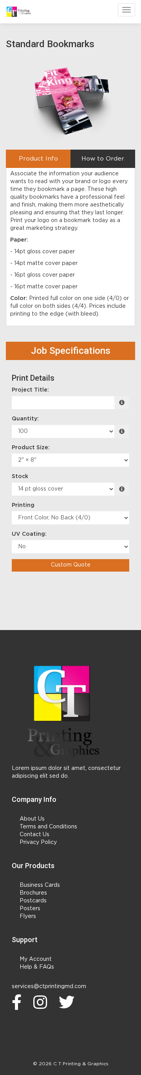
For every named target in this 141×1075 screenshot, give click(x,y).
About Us (32, 819)
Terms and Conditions (48, 827)
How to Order (102, 159)
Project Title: (30, 390)
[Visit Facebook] (18, 1002)
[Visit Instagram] (42, 1002)
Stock (20, 476)
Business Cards (40, 885)
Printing (23, 505)
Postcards (33, 901)
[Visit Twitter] (68, 1002)
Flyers (28, 916)
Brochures (33, 893)
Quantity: (25, 419)
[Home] (62, 711)
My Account (36, 959)
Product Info (38, 159)
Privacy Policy (38, 842)
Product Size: (31, 447)
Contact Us (34, 834)
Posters (30, 908)
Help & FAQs (37, 967)
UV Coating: (29, 534)
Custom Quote (70, 565)
